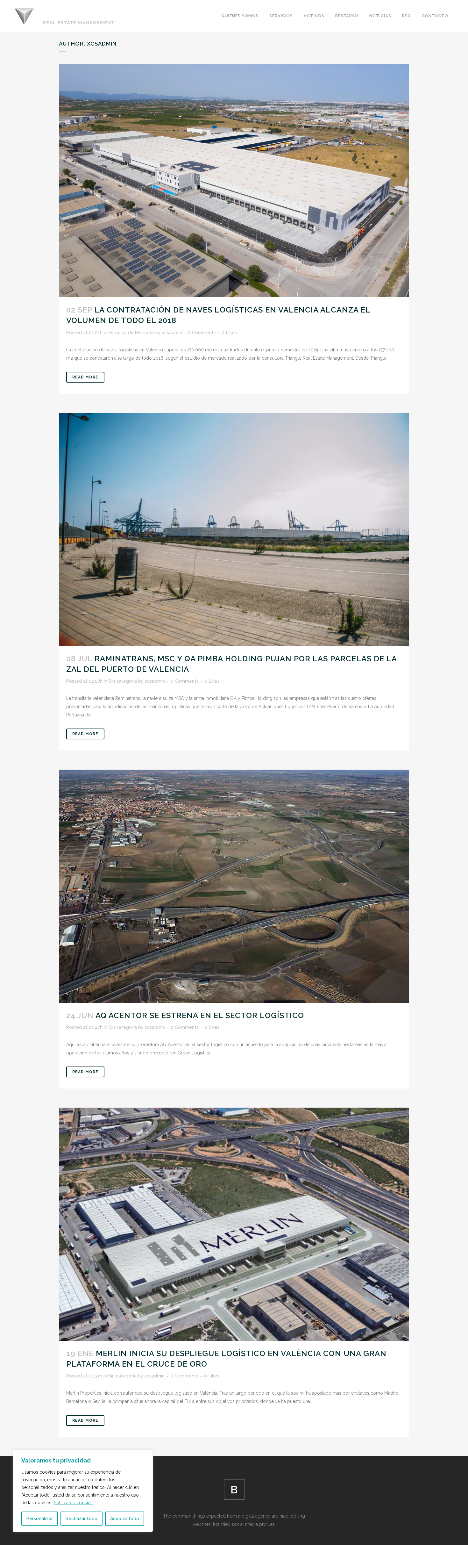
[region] (83, 1491)
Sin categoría (123, 681)
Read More (85, 377)
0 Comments (202, 332)
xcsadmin (172, 332)
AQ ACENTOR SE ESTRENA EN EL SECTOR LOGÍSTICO (200, 1015)
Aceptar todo (124, 1518)
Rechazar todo (81, 1518)
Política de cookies (73, 1502)
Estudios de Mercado (131, 332)
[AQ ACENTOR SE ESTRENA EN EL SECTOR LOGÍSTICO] (234, 886)
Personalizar (39, 1518)
